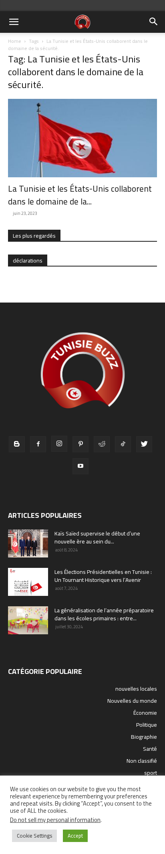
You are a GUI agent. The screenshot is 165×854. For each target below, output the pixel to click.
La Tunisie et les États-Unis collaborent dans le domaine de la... (80, 195)
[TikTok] (123, 444)
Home (14, 41)
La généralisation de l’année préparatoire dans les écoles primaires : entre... (104, 614)
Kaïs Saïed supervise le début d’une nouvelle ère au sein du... (97, 537)
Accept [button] (75, 835)
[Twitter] (144, 444)
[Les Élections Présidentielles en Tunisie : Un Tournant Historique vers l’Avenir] (28, 582)
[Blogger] (17, 444)
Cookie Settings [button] (34, 835)
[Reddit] (102, 444)
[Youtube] (80, 466)
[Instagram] (59, 444)
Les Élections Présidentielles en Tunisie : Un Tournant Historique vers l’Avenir (103, 576)
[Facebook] (38, 444)
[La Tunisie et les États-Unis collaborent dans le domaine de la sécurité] (82, 138)
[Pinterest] (80, 444)
